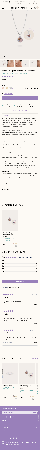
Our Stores (6, 430)
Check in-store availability (20, 110)
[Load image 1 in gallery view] (3, 63)
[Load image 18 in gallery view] (18, 63)
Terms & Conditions (12, 442)
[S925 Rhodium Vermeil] (11, 88)
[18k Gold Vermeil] (7, 88)
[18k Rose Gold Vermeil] (3, 88)
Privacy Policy (24, 442)
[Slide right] (38, 35)
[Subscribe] (34, 412)
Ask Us (35, 80)
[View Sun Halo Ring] (10, 382)
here (12, 149)
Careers (33, 442)
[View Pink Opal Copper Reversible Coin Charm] (10, 229)
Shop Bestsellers (33, 358)
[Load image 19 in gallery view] (25, 63)
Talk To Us (5, 434)
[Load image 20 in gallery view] (33, 63)
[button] (3, 8)
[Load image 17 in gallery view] (10, 63)
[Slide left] (2, 35)
